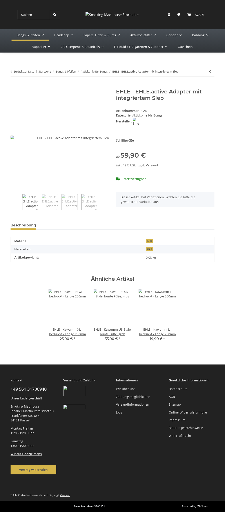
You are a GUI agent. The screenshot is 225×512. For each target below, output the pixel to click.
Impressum (177, 420)
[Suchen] (55, 14)
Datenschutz (178, 389)
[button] (169, 14)
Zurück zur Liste (24, 71)
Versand (152, 165)
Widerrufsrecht (180, 436)
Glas (149, 240)
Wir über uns (125, 389)
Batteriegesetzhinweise (186, 428)
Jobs (119, 412)
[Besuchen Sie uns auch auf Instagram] (25, 485)
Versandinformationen (132, 404)
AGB (172, 397)
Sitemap (175, 404)
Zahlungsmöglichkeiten (133, 397)
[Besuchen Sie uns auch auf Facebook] (15, 485)
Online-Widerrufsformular (188, 412)
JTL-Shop (202, 506)
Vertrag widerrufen (33, 470)
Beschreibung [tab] (23, 225)
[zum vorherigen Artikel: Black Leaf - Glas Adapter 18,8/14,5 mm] (209, 71)
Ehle (149, 248)
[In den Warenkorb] (14, 86)
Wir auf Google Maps (26, 454)
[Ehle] (136, 121)
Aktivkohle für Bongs (147, 115)
